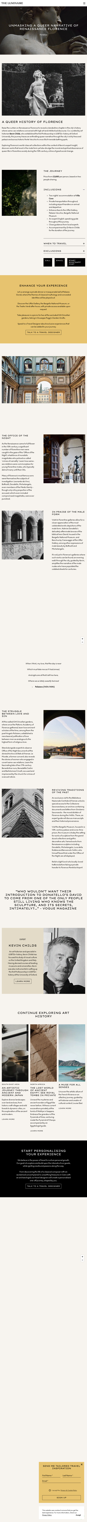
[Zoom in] (82, 638)
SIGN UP (61, 1498)
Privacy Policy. (47, 1515)
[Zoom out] (82, 642)
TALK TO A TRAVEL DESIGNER (43, 332)
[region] (43, 616)
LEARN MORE (23, 981)
